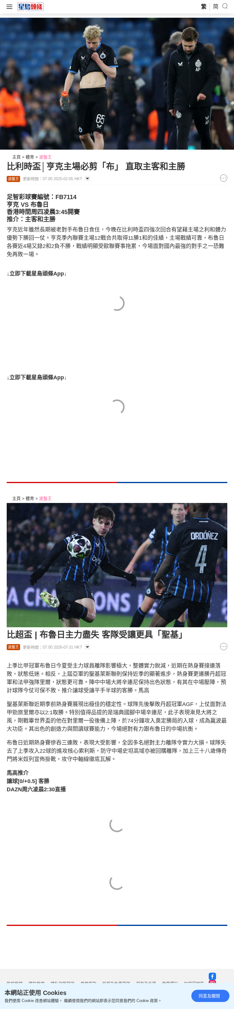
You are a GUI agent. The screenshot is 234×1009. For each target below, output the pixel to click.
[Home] (30, 6)
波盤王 (45, 157)
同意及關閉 (209, 995)
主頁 (16, 157)
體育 (30, 157)
